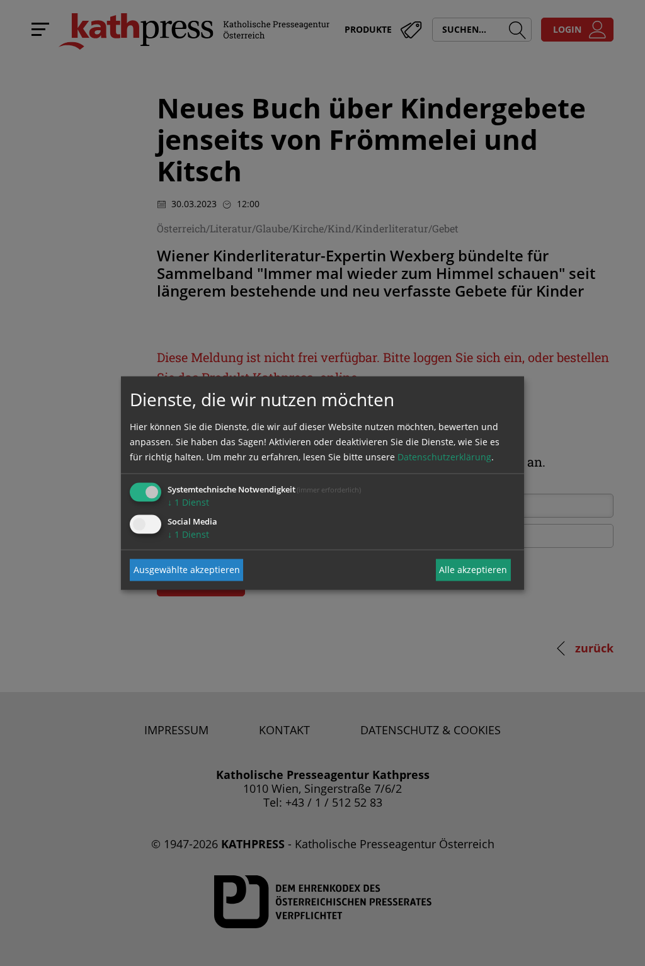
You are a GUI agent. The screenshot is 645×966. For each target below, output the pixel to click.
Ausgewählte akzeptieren (187, 570)
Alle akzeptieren (473, 570)
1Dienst (188, 502)
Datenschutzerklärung (444, 456)
